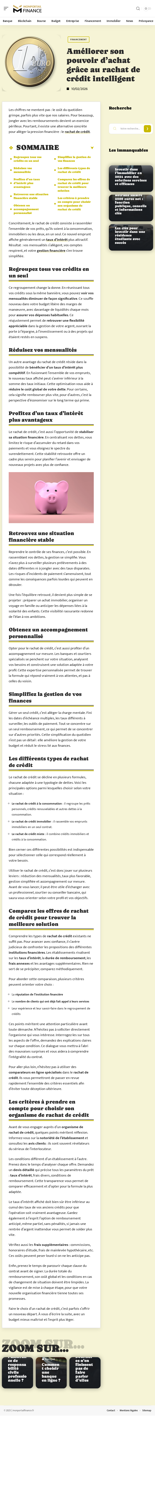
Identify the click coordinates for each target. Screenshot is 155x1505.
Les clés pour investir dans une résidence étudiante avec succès (130, 235)
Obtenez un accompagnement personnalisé (26, 209)
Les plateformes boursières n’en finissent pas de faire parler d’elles (84, 1363)
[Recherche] (138, 9)
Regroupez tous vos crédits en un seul (27, 158)
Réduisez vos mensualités (23, 170)
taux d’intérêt (57, 240)
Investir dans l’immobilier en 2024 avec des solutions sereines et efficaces (131, 176)
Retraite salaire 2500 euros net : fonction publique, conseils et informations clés (130, 204)
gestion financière (51, 251)
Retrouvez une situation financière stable (31, 196)
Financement (78, 39)
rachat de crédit (77, 132)
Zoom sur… (35, 1348)
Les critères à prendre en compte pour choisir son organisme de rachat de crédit (74, 203)
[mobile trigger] (7, 8)
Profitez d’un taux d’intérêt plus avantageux (27, 183)
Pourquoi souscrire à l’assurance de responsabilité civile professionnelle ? (17, 1363)
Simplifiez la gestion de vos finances (74, 158)
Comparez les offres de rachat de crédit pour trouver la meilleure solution (74, 185)
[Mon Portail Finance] (27, 8)
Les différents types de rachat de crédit (74, 170)
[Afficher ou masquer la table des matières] (76, 148)
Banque (50, 1359)
